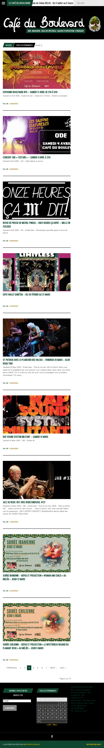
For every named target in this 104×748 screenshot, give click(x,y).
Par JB (5, 104)
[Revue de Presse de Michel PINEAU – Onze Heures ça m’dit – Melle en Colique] (37, 219)
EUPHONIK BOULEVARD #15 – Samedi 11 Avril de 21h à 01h (30, 92)
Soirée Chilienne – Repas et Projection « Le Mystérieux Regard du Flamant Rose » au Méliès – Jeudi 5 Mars (36, 646)
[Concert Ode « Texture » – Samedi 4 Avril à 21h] (37, 154)
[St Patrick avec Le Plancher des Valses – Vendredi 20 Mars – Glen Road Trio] (37, 356)
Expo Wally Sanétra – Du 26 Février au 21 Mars (26, 294)
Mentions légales (32, 744)
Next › (53, 668)
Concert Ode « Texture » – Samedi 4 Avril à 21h (26, 157)
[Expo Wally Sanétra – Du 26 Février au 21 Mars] (37, 291)
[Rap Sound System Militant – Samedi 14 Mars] (37, 433)
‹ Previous (11, 668)
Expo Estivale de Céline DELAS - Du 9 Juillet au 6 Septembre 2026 (38, 3)
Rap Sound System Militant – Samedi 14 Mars (25, 436)
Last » (63, 668)
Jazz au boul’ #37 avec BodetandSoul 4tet (24, 502)
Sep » (55, 724)
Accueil (9, 45)
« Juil (49, 724)
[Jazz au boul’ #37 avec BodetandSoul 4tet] (37, 498)
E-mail (6, 698)
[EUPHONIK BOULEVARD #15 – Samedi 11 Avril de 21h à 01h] (37, 88)
